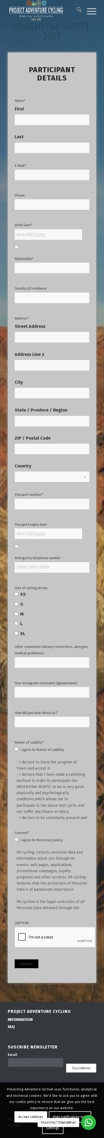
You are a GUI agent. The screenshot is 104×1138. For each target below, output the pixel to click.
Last (19, 137)
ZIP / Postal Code (33, 438)
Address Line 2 (29, 354)
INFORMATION (20, 1019)
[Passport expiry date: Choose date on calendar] (17, 546)
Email (12, 1055)
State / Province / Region (41, 410)
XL (22, 633)
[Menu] (89, 10)
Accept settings (30, 1117)
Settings (52, 1128)
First (19, 109)
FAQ (11, 1026)
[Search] (76, 10)
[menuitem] (76, 10)
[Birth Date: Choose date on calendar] (17, 247)
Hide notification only (70, 1117)
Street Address (30, 326)
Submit (27, 964)
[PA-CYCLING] (43, 10)
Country (23, 466)
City (19, 382)
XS (23, 594)
